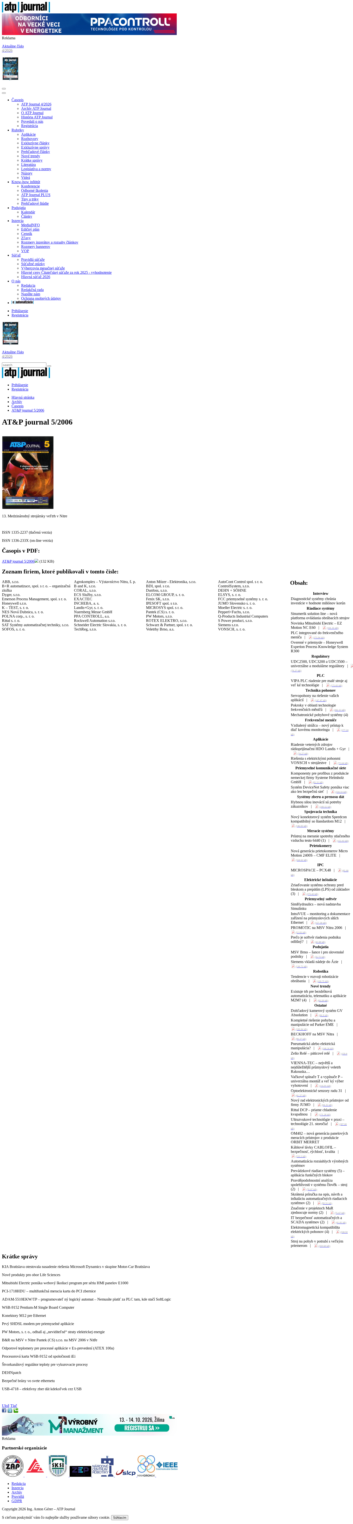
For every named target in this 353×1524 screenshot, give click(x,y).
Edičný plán (30, 229)
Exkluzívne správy (35, 147)
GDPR (17, 1501)
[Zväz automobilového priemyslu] (13, 1475)
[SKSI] (58, 1475)
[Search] (49, 366)
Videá (25, 177)
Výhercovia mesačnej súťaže (43, 268)
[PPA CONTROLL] (89, 34)
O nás (16, 281)
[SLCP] (126, 1475)
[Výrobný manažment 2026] (89, 1434)
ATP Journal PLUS (35, 195)
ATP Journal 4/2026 (36, 104)
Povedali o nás (32, 121)
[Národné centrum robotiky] (103, 1475)
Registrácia (29, 126)
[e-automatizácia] (23, 303)
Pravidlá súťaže (33, 259)
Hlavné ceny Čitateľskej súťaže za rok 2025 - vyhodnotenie (66, 272)
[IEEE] (167, 1475)
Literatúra (28, 165)
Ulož (5, 1406)
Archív (17, 402)
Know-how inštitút (26, 182)
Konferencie (30, 186)
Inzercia (18, 221)
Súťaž (16, 255)
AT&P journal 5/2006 (28, 410)
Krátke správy (32, 160)
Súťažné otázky (33, 264)
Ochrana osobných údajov (41, 298)
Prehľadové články (35, 152)
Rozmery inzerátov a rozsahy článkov (49, 242)
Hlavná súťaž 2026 (35, 277)
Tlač (13, 1406)
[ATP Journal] (26, 11)
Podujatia (19, 208)
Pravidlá (18, 1497)
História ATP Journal (37, 117)
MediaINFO (30, 225)
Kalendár (28, 212)
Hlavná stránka (23, 397)
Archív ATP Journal (36, 108)
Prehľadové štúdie (35, 203)
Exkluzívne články (35, 143)
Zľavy (26, 238)
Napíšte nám (30, 294)
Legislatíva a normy (36, 169)
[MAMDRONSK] (146, 1475)
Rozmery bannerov (35, 247)
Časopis (18, 100)
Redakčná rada (32, 290)
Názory (26, 173)
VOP (25, 251)
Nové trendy (30, 156)
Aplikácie (28, 134)
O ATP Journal (32, 113)
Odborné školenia (34, 190)
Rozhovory (29, 139)
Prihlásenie (20, 311)
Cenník (26, 234)
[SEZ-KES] (35, 1475)
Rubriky (18, 130)
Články (26, 216)
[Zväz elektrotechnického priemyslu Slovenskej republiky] (81, 1475)
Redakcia (28, 285)
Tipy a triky (30, 199)
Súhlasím (119, 1517)
